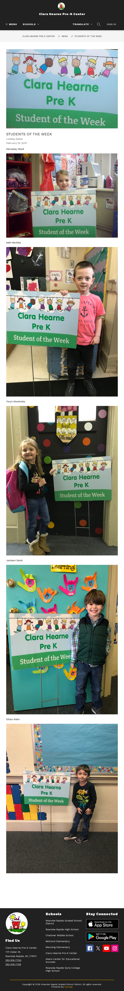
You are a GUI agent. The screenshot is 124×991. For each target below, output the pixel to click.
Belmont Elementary (58, 941)
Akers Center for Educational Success (63, 960)
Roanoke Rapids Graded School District (64, 922)
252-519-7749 (13, 964)
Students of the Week (88, 36)
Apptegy (68, 987)
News (65, 36)
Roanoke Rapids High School (62, 929)
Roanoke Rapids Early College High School (63, 969)
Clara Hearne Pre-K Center (38, 36)
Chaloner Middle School (59, 935)
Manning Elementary (58, 947)
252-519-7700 (13, 960)
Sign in (111, 24)
